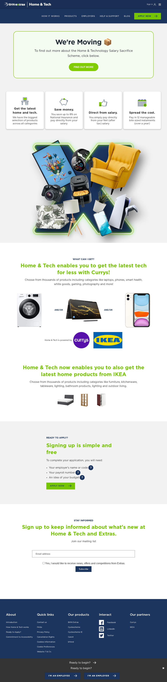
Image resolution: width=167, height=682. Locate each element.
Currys (133, 622)
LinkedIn (111, 629)
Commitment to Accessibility (19, 637)
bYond (71, 642)
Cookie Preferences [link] (46, 647)
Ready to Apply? (13, 632)
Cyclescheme (74, 627)
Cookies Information (46, 642)
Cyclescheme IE (75, 632)
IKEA (132, 627)
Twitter (110, 635)
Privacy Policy (43, 632)
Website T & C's (44, 652)
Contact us (42, 622)
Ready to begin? (80, 662)
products (70, 16)
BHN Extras (73, 622)
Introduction (11, 622)
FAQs (39, 627)
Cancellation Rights (45, 637)
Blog (127, 16)
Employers (88, 16)
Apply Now (144, 16)
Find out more (83, 67)
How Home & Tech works (17, 627)
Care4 (71, 637)
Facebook (111, 622)
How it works (51, 16)
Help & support (109, 16)
